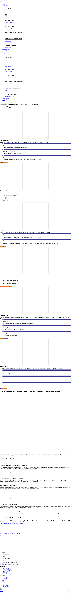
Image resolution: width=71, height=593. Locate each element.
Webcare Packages (5, 49)
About (3, 4)
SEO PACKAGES (8, 17)
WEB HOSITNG (9, 20)
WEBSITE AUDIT (10, 26)
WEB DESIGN (9, 8)
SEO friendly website (3, 523)
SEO (6, 15)
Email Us (3, 556)
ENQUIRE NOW (8, 34)
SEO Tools (9, 523)
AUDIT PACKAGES (8, 28)
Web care (13, 523)
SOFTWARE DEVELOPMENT (13, 39)
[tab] (36, 106)
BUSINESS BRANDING (11, 45)
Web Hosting (4, 99)
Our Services (4, 5)
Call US (3, 552)
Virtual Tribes (6, 394)
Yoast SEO (22, 523)
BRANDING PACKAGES (9, 47)
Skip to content (2, 0)
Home (3, 3)
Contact (3, 100)
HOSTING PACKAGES (9, 22)
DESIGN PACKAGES (8, 10)
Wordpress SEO (17, 523)
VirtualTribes (9, 582)
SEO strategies (65, 454)
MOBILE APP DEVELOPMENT (13, 32)
